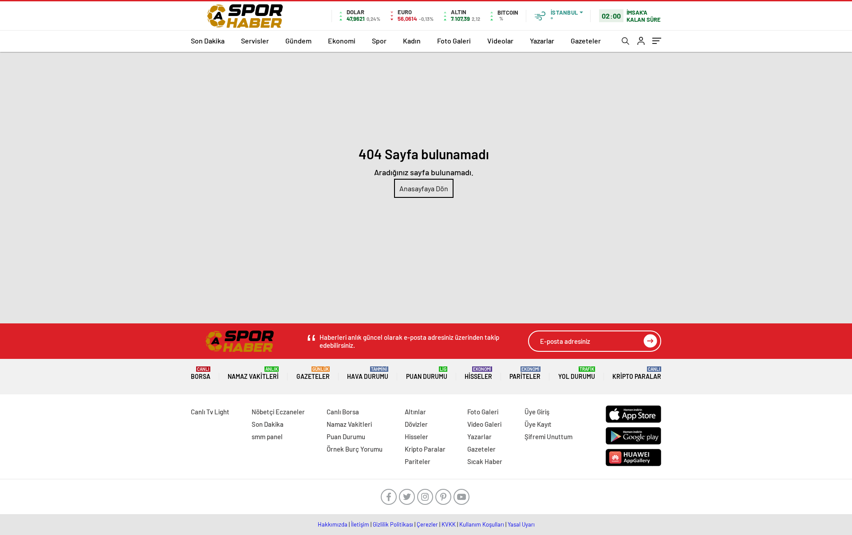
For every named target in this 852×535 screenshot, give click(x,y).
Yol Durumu (576, 373)
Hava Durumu (367, 373)
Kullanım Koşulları (481, 524)
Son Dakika (208, 40)
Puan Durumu (426, 373)
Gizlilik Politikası (393, 524)
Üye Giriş (537, 412)
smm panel (267, 437)
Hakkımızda (332, 524)
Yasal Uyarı (521, 524)
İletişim (360, 524)
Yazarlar (542, 40)
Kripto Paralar (636, 373)
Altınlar (415, 412)
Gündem (298, 40)
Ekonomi (341, 40)
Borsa (200, 373)
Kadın (412, 40)
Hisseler (478, 373)
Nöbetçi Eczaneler (278, 412)
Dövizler (416, 424)
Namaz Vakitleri (253, 373)
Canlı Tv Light (210, 412)
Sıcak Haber (484, 461)
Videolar (500, 40)
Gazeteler (586, 40)
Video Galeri (484, 424)
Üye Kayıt (538, 424)
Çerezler (427, 524)
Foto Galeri (454, 40)
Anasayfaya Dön (423, 188)
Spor (379, 40)
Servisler (255, 40)
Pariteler (524, 373)
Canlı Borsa (343, 412)
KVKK (449, 524)
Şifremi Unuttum (548, 437)
